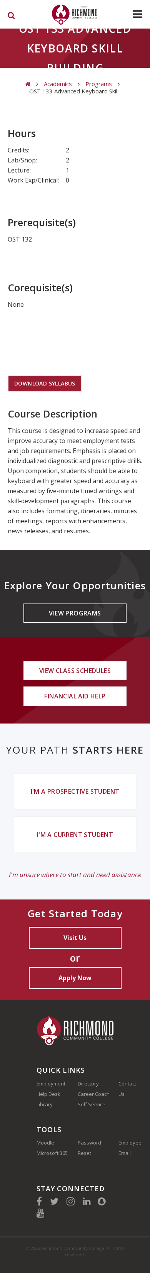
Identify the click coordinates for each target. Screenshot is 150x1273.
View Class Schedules (75, 670)
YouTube (41, 1212)
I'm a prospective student (75, 791)
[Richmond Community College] (75, 14)
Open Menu (137, 14)
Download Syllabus (44, 383)
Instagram (71, 1201)
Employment (51, 1083)
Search (11, 17)
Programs (98, 84)
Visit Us (75, 937)
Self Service (91, 1104)
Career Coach (94, 1093)
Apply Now (75, 978)
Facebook (39, 1201)
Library (45, 1104)
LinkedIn (87, 1201)
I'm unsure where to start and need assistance (75, 874)
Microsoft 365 (52, 1153)
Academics (58, 84)
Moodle (45, 1142)
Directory (88, 1083)
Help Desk (48, 1093)
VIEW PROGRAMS (75, 613)
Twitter (54, 1201)
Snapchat (102, 1201)
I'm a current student (75, 834)
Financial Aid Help (74, 696)
